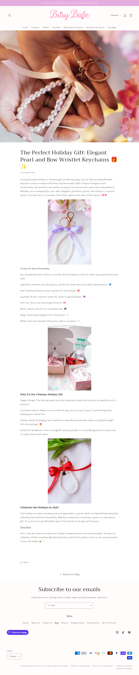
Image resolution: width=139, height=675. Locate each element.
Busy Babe (30, 666)
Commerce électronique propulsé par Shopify (51, 666)
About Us (35, 623)
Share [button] (26, 562)
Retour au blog (71, 574)
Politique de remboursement (103, 666)
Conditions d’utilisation (124, 666)
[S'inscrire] (91, 605)
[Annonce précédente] (32, 3)
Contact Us (47, 623)
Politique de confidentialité (80, 666)
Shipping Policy (77, 623)
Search (26, 623)
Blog (57, 623)
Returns (64, 623)
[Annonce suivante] (107, 3)
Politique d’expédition (124, 668)
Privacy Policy (93, 623)
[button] (10, 15)
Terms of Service (109, 623)
